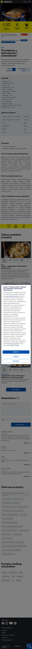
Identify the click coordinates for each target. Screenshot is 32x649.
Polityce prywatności (13, 343)
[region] (16, 324)
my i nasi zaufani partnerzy (10, 296)
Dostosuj (16, 361)
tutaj (17, 345)
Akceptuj (16, 352)
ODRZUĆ (16, 356)
